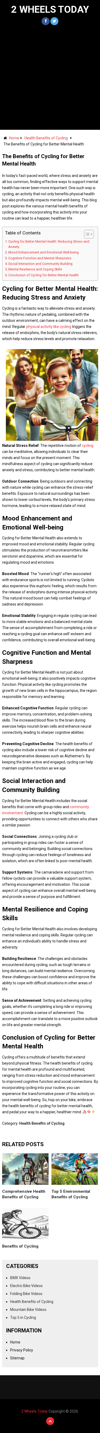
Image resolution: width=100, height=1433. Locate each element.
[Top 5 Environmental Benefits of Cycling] (74, 1169)
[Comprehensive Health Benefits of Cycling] (25, 1169)
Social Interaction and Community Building (40, 264)
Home (14, 138)
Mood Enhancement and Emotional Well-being (43, 252)
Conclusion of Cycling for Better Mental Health (43, 275)
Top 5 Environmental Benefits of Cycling (70, 1194)
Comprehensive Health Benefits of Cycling (23, 1194)
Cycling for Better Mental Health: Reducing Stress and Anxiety (48, 244)
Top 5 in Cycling (23, 1317)
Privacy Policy (21, 1350)
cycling (87, 445)
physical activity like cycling (48, 326)
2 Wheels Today (50, 9)
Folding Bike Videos (26, 1294)
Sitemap (17, 1358)
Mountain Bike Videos (28, 1309)
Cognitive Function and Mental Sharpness (39, 258)
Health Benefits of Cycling (46, 138)
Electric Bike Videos (26, 1286)
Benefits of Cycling (20, 1246)
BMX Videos (20, 1278)
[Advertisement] (50, 77)
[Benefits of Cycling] (25, 1224)
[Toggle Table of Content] (86, 234)
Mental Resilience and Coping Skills (35, 269)
